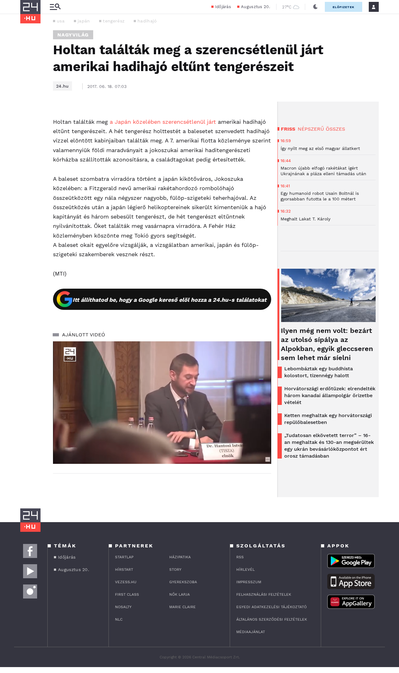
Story (175, 569)
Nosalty (123, 607)
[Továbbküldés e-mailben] (27, 135)
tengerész (113, 20)
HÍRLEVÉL (245, 569)
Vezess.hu (126, 582)
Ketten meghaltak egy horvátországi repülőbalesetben (328, 418)
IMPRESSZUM (248, 582)
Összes (335, 129)
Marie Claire (182, 607)
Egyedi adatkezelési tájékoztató (271, 607)
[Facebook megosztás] (27, 118)
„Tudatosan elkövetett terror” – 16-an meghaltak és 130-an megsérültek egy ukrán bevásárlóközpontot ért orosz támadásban (329, 445)
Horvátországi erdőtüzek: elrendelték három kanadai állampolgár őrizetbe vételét (329, 395)
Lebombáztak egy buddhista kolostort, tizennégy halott (318, 372)
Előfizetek (343, 7)
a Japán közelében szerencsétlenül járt (164, 121)
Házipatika (180, 557)
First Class (127, 594)
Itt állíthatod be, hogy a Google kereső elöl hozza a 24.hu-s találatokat (170, 299)
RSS (240, 557)
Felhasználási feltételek (263, 594)
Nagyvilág (73, 35)
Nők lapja (179, 594)
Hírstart (124, 569)
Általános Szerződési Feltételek (271, 619)
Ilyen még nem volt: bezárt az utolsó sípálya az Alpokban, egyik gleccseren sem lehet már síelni (327, 344)
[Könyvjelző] (27, 153)
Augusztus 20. (255, 6)
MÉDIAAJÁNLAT (250, 632)
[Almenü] (55, 7)
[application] (162, 402)
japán (84, 20)
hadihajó (146, 20)
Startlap (124, 557)
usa (61, 20)
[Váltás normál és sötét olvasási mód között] (315, 7)
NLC (119, 619)
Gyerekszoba (183, 582)
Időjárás (223, 6)
